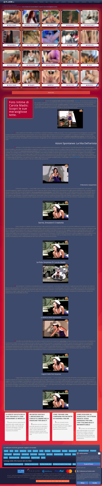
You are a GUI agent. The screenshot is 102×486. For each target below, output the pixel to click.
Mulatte (77, 2)
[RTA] (98, 467)
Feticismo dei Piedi (14, 457)
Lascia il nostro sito (81, 467)
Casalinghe (93, 451)
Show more (51, 92)
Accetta (95, 483)
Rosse (16, 451)
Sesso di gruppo (56, 451)
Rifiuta (82, 483)
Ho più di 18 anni (88, 464)
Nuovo (35, 2)
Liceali (29, 451)
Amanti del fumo (58, 454)
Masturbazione (73, 451)
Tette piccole (25, 454)
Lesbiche (63, 2)
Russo (90, 2)
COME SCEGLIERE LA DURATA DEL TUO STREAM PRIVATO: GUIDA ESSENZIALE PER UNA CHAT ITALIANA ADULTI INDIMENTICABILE (86, 419)
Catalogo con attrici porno (31, 464)
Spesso (43, 457)
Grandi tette (42, 454)
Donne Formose (25, 457)
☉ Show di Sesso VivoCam (9, 5)
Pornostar (47, 451)
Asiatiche (84, 2)
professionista (75, 157)
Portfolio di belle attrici (45, 464)
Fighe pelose (16, 454)
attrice (77, 101)
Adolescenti (23, 451)
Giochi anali (68, 454)
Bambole (35, 451)
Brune (11, 451)
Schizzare (64, 451)
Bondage (70, 2)
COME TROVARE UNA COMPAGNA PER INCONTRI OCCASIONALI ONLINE (62, 416)
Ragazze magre (35, 457)
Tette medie (33, 454)
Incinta (41, 451)
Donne (41, 2)
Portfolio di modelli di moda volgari (62, 464)
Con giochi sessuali (83, 451)
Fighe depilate (7, 454)
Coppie (57, 2)
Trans (51, 2)
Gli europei (97, 2)
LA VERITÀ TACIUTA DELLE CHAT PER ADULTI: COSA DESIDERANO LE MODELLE (15, 416)
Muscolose (49, 454)
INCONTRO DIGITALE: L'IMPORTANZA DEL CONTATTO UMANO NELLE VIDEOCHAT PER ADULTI (39, 417)
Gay (47, 2)
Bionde (6, 451)
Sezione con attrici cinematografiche (11, 6)
